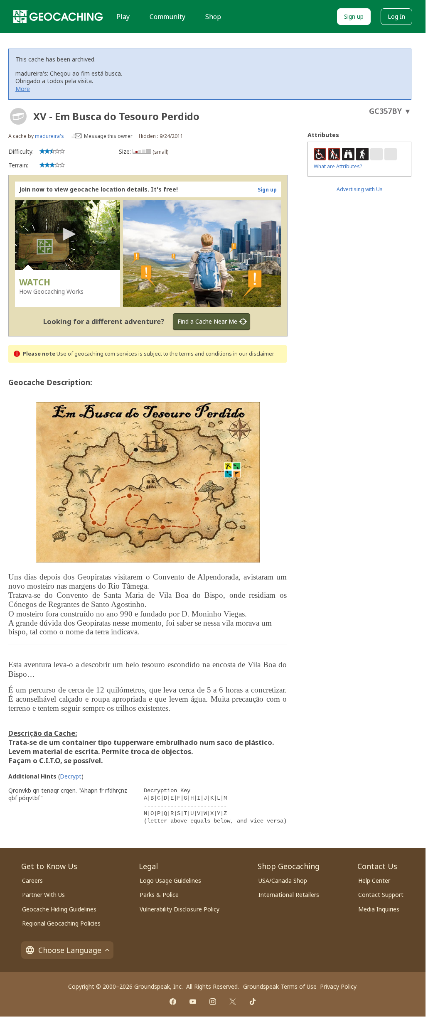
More (22, 89)
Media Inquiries (378, 909)
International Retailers (288, 895)
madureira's (49, 136)
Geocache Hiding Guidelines (59, 909)
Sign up (354, 16)
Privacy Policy (338, 986)
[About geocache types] (18, 116)
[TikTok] (253, 1001)
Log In (396, 16)
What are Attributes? (338, 166)
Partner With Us (43, 895)
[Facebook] (173, 1001)
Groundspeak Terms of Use (280, 986)
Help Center (374, 880)
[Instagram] (213, 1001)
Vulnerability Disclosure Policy (179, 909)
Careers (32, 880)
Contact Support (380, 895)
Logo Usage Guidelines (170, 880)
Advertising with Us (360, 189)
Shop (213, 16)
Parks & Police (159, 895)
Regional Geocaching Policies (61, 923)
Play (123, 16)
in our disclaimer (253, 353)
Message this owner (108, 136)
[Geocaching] (58, 16)
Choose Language (69, 950)
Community (167, 16)
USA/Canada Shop (282, 880)
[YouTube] (193, 1001)
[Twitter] (233, 1001)
